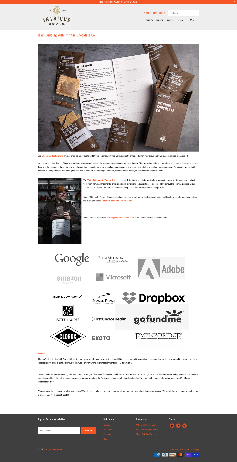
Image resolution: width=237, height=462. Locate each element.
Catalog (149, 20)
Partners (171, 20)
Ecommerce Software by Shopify (184, 449)
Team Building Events (146, 434)
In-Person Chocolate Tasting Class (115, 201)
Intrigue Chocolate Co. (54, 449)
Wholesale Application (146, 425)
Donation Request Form (147, 429)
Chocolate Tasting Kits (52, 156)
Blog (180, 20)
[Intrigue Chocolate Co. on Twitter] (172, 425)
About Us (160, 20)
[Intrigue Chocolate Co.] (57, 16)
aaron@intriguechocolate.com (120, 217)
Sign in (162, 13)
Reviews (41, 353)
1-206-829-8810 (150, 13)
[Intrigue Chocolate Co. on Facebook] (178, 425)
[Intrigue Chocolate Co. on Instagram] (184, 425)
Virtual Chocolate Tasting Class (102, 180)
